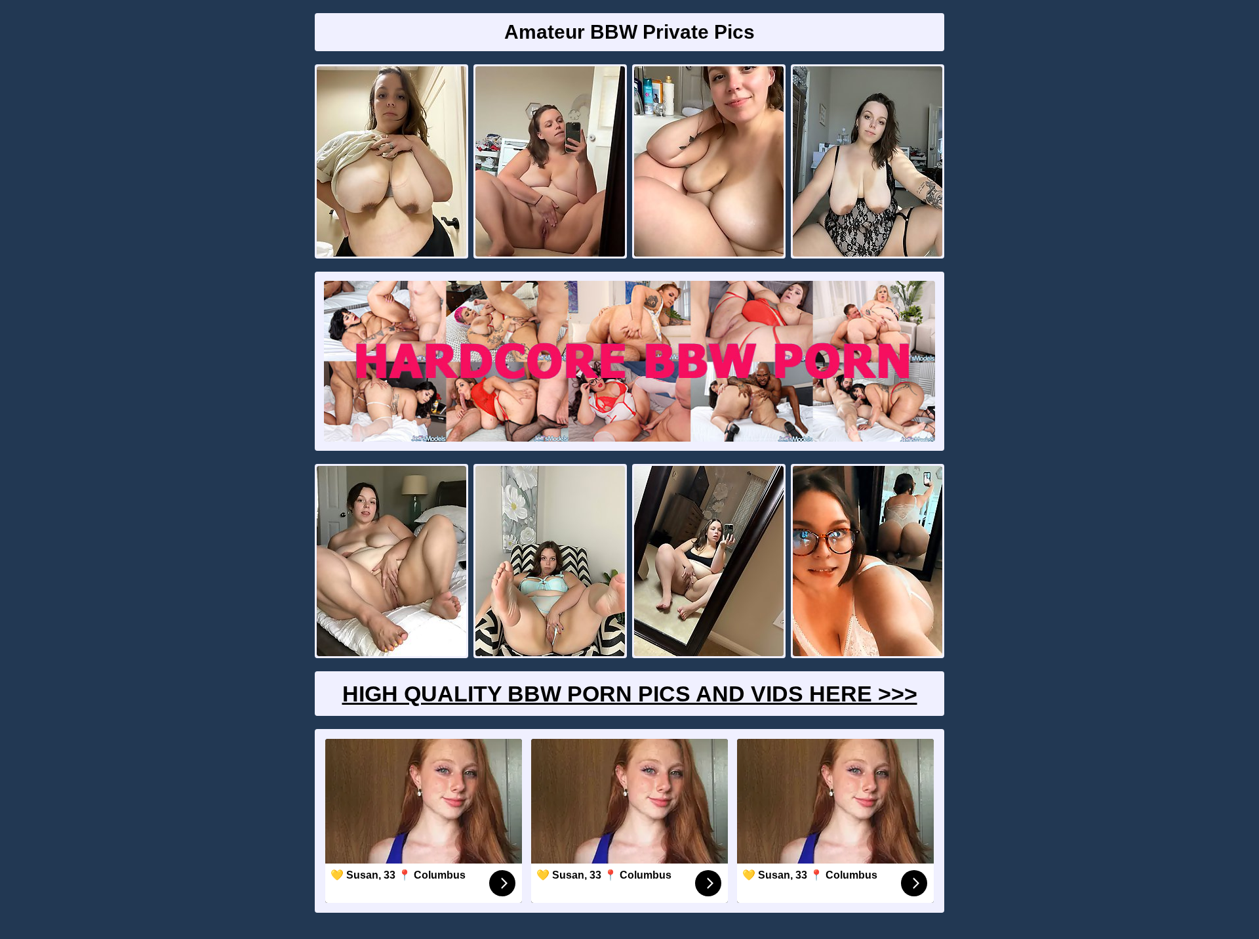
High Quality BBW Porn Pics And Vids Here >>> (629, 693)
